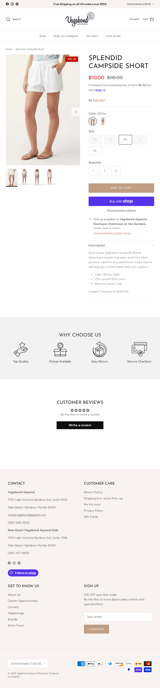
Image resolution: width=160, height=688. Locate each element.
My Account (92, 504)
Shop (42, 36)
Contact (13, 607)
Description (97, 245)
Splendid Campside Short (30, 49)
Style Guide (113, 36)
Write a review (80, 425)
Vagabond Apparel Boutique (32, 673)
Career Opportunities (23, 601)
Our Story (92, 36)
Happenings (16, 613)
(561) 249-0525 (18, 523)
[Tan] (103, 121)
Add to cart (121, 188)
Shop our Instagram (66, 36)
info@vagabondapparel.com (27, 515)
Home (9, 49)
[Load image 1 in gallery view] (43, 110)
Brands (12, 619)
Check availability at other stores (112, 233)
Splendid (99, 100)
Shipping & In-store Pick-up (103, 498)
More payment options (121, 210)
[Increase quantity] (116, 171)
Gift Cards (91, 517)
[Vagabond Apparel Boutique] (80, 19)
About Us (14, 595)
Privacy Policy (93, 511)
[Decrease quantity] (93, 171)
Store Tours (16, 625)
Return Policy (93, 492)
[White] (93, 121)
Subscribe (96, 629)
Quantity (95, 162)
